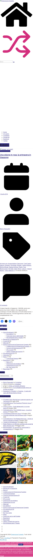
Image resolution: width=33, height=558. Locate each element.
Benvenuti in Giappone (10, 339)
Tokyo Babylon (9, 270)
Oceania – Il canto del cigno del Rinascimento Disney (17, 392)
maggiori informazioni (11, 544)
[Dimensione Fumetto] (16, 27)
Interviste (6, 355)
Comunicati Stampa (12, 358)
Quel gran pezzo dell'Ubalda (14, 336)
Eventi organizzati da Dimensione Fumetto (16, 344)
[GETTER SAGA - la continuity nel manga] (25, 443)
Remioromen (4, 269)
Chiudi (2, 556)
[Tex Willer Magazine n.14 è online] (8, 459)
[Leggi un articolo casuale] (16, 60)
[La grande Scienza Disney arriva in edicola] (25, 459)
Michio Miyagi (4, 267)
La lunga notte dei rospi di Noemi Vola (14, 415)
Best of (8, 362)
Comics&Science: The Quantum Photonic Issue (17, 403)
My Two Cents (10, 367)
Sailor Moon (17, 269)
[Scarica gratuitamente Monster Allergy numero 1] (25, 476)
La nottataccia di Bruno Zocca (12, 413)
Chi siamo (6, 134)
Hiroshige (13, 265)
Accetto (21, 544)
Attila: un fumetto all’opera (17, 386)
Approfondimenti (5, 151)
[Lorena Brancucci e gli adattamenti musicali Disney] (8, 476)
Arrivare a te (3, 263)
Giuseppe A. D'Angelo (9, 391)
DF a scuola (9, 350)
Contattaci (6, 135)
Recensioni (6, 360)
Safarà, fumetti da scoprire (14, 351)
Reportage (6, 369)
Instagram (6, 137)
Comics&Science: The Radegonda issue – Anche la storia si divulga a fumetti (18, 419)
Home (5, 132)
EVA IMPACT (10, 334)
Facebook (6, 139)
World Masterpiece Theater (14, 338)
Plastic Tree (22, 267)
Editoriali (5, 343)
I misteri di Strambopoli (10, 422)
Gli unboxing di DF (8, 353)
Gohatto (7, 265)
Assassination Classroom (15, 263)
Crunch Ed (6, 341)
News (5, 357)
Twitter (5, 141)
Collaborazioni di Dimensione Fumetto (17, 346)
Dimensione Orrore (12, 365)
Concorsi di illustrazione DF (14, 348)
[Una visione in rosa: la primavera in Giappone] (6, 149)
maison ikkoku (26, 265)
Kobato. (19, 265)
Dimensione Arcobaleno (13, 364)
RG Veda (10, 269)
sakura (24, 269)
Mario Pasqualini (5, 229)
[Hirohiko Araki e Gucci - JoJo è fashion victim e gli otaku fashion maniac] (8, 443)
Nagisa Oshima (13, 267)
